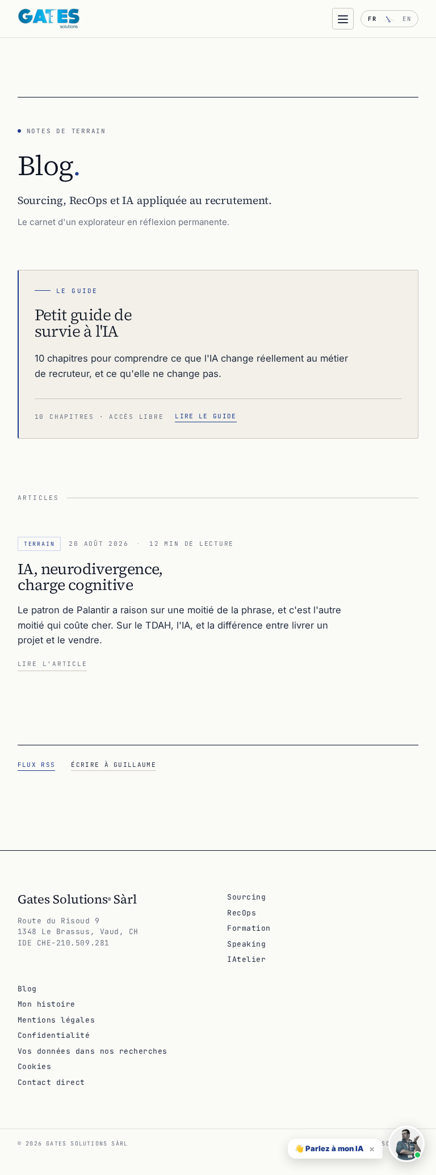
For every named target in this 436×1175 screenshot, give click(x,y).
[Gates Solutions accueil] (49, 18)
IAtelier (246, 959)
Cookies (35, 1066)
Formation (249, 928)
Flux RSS (37, 765)
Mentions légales (56, 1020)
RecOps (241, 913)
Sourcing (246, 897)
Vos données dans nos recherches (92, 1051)
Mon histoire (47, 1004)
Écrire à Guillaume (113, 765)
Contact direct (51, 1082)
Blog (27, 989)
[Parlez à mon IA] (406, 1144)
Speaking (246, 944)
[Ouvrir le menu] (343, 18)
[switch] (389, 18)
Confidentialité (54, 1035)
